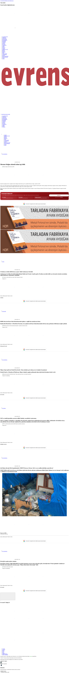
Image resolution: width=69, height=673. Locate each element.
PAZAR (3, 55)
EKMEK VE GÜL (5, 49)
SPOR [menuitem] (5, 139)
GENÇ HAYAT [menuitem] (6, 140)
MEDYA (3, 50)
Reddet (6, 661)
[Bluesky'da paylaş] (50, 174)
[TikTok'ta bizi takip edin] (22, 618)
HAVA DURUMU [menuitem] (7, 143)
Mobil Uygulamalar (5, 654)
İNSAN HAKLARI (5, 56)
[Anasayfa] (9, 153)
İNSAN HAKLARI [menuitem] (7, 142)
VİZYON (3, 47)
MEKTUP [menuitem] (5, 138)
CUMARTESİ (4, 54)
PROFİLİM (3, 114)
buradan (31, 656)
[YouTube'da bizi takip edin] (50, 632)
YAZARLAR (4, 45)
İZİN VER (2, 671)
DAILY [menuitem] (5, 145)
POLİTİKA (4, 41)
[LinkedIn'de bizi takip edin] (36, 618)
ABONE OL (4, 37)
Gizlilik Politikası (4, 653)
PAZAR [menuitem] (5, 141)
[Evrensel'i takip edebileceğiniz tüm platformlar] (7, 20)
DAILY (3, 58)
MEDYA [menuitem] (5, 136)
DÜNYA (3, 43)
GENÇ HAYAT (4, 53)
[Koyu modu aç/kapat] (1, 114)
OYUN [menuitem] (5, 144)
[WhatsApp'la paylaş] (7, 174)
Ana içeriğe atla (2, 0)
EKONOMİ (4, 120)
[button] (9, 134)
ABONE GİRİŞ (7, 114)
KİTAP (3, 126)
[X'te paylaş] (22, 174)
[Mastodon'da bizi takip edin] (50, 618)
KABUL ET (2, 661)
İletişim (3, 650)
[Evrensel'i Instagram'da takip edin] (36, 13)
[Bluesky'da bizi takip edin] (7, 618)
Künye (3, 651)
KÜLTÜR (3, 44)
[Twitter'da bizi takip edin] (7, 632)
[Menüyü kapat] (7, 35)
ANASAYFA (4, 38)
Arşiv (3, 652)
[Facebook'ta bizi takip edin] (22, 632)
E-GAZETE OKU (5, 36)
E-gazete (3, 648)
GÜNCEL (3, 42)
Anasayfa (3, 649)
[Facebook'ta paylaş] (36, 174)
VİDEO (3, 125)
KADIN (3, 48)
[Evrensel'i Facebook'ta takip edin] (22, 13)
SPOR (3, 52)
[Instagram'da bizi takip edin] (36, 632)
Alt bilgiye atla (11, 0)
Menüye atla (7, 0)
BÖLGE (3, 51)
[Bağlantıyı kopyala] (7, 342)
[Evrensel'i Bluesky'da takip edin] (50, 13)
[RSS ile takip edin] (7, 625)
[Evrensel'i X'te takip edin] (7, 13)
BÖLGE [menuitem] (5, 137)
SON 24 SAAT (4, 39)
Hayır (5, 671)
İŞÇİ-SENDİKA (4, 40)
